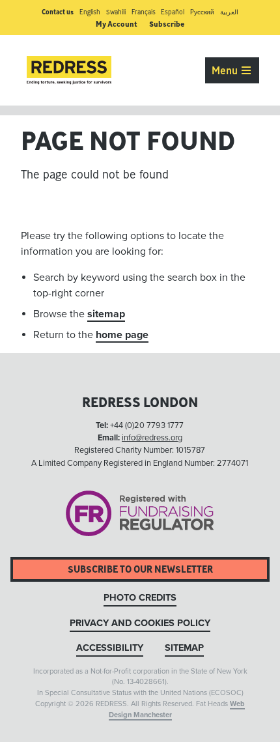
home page (122, 334)
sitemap (106, 314)
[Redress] (69, 70)
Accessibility (109, 647)
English (89, 12)
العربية (229, 12)
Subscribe (166, 24)
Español (172, 12)
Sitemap (184, 647)
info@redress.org (152, 438)
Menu (226, 70)
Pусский (202, 12)
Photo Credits (140, 597)
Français (144, 12)
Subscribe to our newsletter (140, 569)
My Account (116, 24)
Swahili (116, 12)
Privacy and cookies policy (140, 623)
